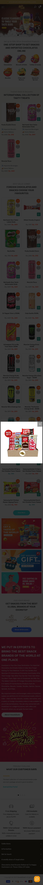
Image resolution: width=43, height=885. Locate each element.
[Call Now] (37, 879)
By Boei (37, 883)
